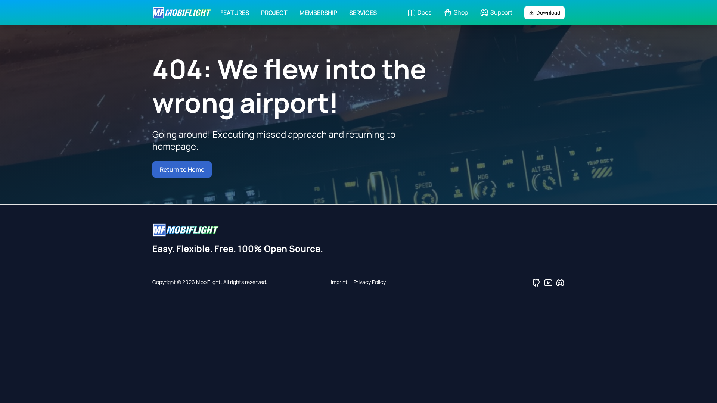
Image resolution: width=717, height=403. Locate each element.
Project (274, 13)
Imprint (339, 281)
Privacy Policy (370, 281)
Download (548, 12)
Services (363, 13)
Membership (318, 13)
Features (234, 13)
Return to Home (182, 169)
